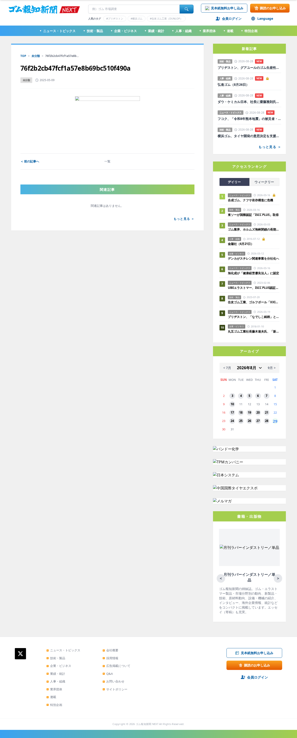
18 (240, 412)
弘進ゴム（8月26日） (233, 84)
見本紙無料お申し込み (227, 8)
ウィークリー (264, 182)
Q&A (108, 674)
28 (266, 421)
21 (266, 412)
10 (232, 404)
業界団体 (207, 31)
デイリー (234, 182)
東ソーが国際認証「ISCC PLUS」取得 (253, 215)
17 (232, 412)
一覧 (107, 161)
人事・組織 (182, 31)
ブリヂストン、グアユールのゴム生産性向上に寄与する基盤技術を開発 (249, 68)
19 (249, 412)
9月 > (272, 368)
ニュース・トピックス (57, 31)
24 (232, 421)
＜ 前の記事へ (29, 161)
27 (258, 421)
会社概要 (110, 650)
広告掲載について (116, 666)
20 (258, 412)
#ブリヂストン (114, 18)
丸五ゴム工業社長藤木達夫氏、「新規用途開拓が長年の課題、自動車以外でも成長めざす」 (253, 331)
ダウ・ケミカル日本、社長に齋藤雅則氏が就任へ (249, 102)
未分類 (36, 56)
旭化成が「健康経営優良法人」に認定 (253, 273)
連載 (228, 31)
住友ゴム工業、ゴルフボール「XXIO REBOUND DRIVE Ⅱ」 (253, 302)
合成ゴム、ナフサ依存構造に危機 (250, 200)
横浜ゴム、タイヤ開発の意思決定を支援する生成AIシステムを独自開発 (249, 136)
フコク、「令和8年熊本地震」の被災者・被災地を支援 (249, 119)
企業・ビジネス (123, 31)
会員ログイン (232, 18)
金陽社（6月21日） (241, 244)
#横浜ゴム (136, 18)
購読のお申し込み (273, 8)
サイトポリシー (115, 689)
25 (240, 421)
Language (265, 18)
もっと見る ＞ (184, 219)
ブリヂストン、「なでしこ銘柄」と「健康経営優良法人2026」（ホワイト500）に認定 (253, 317)
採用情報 (110, 658)
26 (249, 421)
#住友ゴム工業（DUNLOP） (166, 18)
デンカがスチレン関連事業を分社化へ (253, 258)
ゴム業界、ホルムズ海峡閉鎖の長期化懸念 (253, 229)
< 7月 (227, 368)
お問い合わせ (113, 681)
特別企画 (249, 31)
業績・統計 (154, 31)
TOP (23, 56)
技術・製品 (93, 31)
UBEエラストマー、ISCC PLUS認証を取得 (253, 288)
